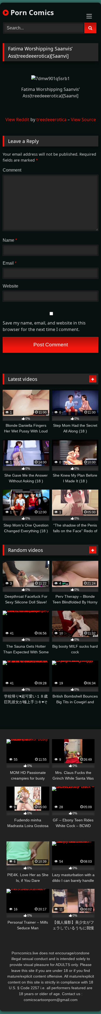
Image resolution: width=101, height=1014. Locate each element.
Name (10, 240)
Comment (12, 170)
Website (10, 286)
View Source (83, 119)
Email (9, 263)
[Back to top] (84, 998)
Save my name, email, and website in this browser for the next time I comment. (44, 326)
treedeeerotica (51, 119)
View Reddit (17, 119)
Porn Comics (31, 12)
